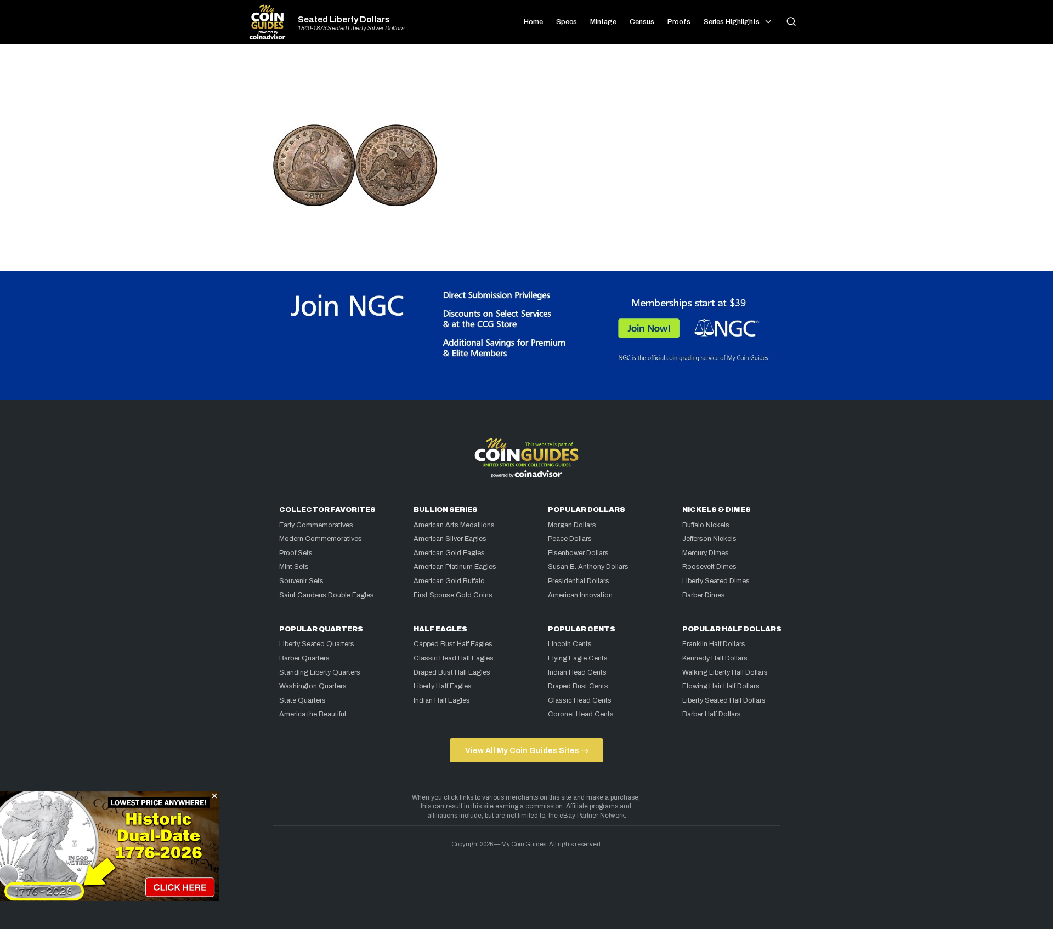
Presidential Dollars (578, 581)
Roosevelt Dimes (709, 567)
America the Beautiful (312, 714)
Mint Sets (294, 567)
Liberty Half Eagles (443, 686)
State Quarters (302, 700)
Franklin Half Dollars (713, 644)
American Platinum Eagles (455, 567)
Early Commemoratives (316, 525)
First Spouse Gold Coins (453, 595)
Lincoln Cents (570, 644)
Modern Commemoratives (320, 539)
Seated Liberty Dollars (344, 19)
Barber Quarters (304, 658)
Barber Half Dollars (711, 714)
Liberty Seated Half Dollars (724, 700)
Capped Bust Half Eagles (453, 644)
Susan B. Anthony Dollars (588, 567)
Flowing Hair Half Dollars (721, 686)
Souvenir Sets (301, 581)
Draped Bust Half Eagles (452, 672)
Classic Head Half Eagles (454, 658)
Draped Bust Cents (578, 686)
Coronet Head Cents (581, 714)
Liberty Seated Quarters (316, 644)
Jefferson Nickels (709, 539)
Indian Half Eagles (442, 700)
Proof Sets (296, 553)
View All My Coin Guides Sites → (526, 750)
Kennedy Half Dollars (715, 658)
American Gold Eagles (449, 553)
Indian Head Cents (577, 672)
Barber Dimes (703, 595)
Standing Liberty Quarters (319, 672)
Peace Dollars (570, 539)
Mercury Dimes (705, 553)
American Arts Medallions (454, 525)
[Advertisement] (526, 88)
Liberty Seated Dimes (716, 581)
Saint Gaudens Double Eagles (326, 595)
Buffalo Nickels (705, 525)
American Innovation (580, 595)
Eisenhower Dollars (578, 553)
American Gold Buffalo (449, 581)
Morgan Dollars (572, 525)
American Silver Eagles (450, 539)
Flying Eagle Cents (578, 658)
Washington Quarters (313, 686)
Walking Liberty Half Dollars (725, 672)
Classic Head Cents (580, 700)
